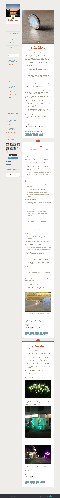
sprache (32, 133)
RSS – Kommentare (11, 139)
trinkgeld (39, 133)
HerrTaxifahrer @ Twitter (12, 103)
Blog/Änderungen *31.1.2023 (13, 38)
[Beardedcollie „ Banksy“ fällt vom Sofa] (7, 152)
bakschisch (28, 131)
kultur (43, 131)
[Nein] (58, 496)
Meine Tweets (8, 124)
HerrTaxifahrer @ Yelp (11, 106)
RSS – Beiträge (10, 136)
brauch (34, 131)
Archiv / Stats (11, 26)
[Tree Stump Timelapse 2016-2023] (11, 144)
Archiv (10, 30)
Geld (39, 131)
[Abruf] (14, 144)
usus (44, 133)
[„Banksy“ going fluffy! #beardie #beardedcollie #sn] (14, 148)
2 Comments (39, 350)
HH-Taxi (9, 78)
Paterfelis (35, 162)
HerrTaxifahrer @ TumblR (12, 100)
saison (33, 483)
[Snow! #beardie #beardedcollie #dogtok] (11, 148)
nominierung (29, 334)
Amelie (40, 162)
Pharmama (9, 67)
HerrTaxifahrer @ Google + (12, 94)
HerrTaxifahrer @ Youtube (12, 108)
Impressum (10, 47)
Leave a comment (39, 52)
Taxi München (10, 81)
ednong (45, 158)
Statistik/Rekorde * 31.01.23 (13, 34)
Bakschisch (38, 47)
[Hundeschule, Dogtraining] (18, 148)
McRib (39, 207)
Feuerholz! (38, 146)
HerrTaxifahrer (13, 20)
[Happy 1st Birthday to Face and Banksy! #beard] (7, 148)
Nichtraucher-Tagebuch (11, 43)
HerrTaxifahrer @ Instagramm (13, 97)
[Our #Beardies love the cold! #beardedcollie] (11, 152)
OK (50, 496)
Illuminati (38, 345)
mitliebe (28, 483)
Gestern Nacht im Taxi (11, 75)
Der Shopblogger (10, 64)
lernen (27, 133)
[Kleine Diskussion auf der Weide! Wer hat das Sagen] (7, 144)
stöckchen (40, 334)
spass (35, 334)
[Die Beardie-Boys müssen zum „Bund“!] (18, 144)
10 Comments (39, 151)
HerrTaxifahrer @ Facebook (12, 91)
